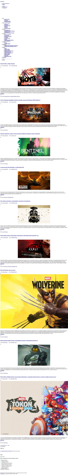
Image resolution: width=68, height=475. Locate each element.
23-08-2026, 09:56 (14, 237)
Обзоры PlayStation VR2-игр (15, 96)
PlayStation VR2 (10, 197)
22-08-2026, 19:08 (14, 378)
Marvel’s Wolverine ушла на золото (7, 270)
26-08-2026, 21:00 (14, 169)
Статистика (4, 7)
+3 (0, 195)
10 (6, 445)
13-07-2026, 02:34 (14, 65)
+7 (0, 94)
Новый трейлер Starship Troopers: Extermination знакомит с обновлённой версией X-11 (19, 340)
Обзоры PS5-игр (7, 96)
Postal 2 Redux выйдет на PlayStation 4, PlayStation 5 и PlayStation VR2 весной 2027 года (19, 235)
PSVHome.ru (2, 1)
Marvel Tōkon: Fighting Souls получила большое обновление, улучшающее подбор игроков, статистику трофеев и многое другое (28, 376)
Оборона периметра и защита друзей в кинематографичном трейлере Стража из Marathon (20, 133)
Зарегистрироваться (5, 3)
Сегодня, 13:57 (13, 135)
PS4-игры (9, 266)
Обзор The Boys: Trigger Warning (7, 63)
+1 (0, 128)
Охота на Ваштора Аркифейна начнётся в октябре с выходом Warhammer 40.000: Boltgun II (20, 100)
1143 (8, 445)
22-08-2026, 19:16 (14, 342)
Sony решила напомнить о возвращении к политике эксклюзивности (15, 201)
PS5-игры (6, 163)
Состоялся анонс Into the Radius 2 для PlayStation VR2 (12, 167)
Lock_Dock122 (5, 65)
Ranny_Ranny (5, 342)
